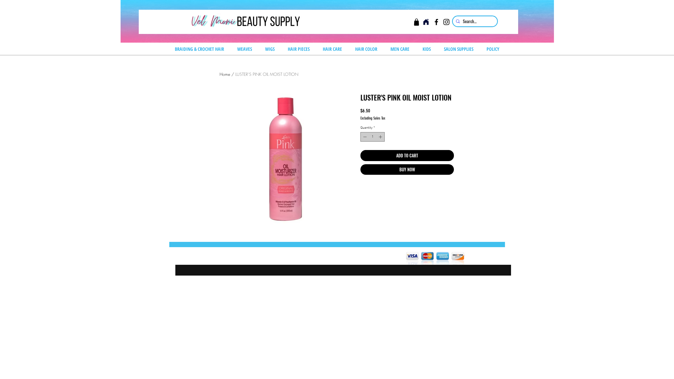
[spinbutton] (373, 136)
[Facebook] (436, 22)
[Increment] (381, 136)
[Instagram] (446, 22)
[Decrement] (364, 136)
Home (225, 74)
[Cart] (416, 22)
